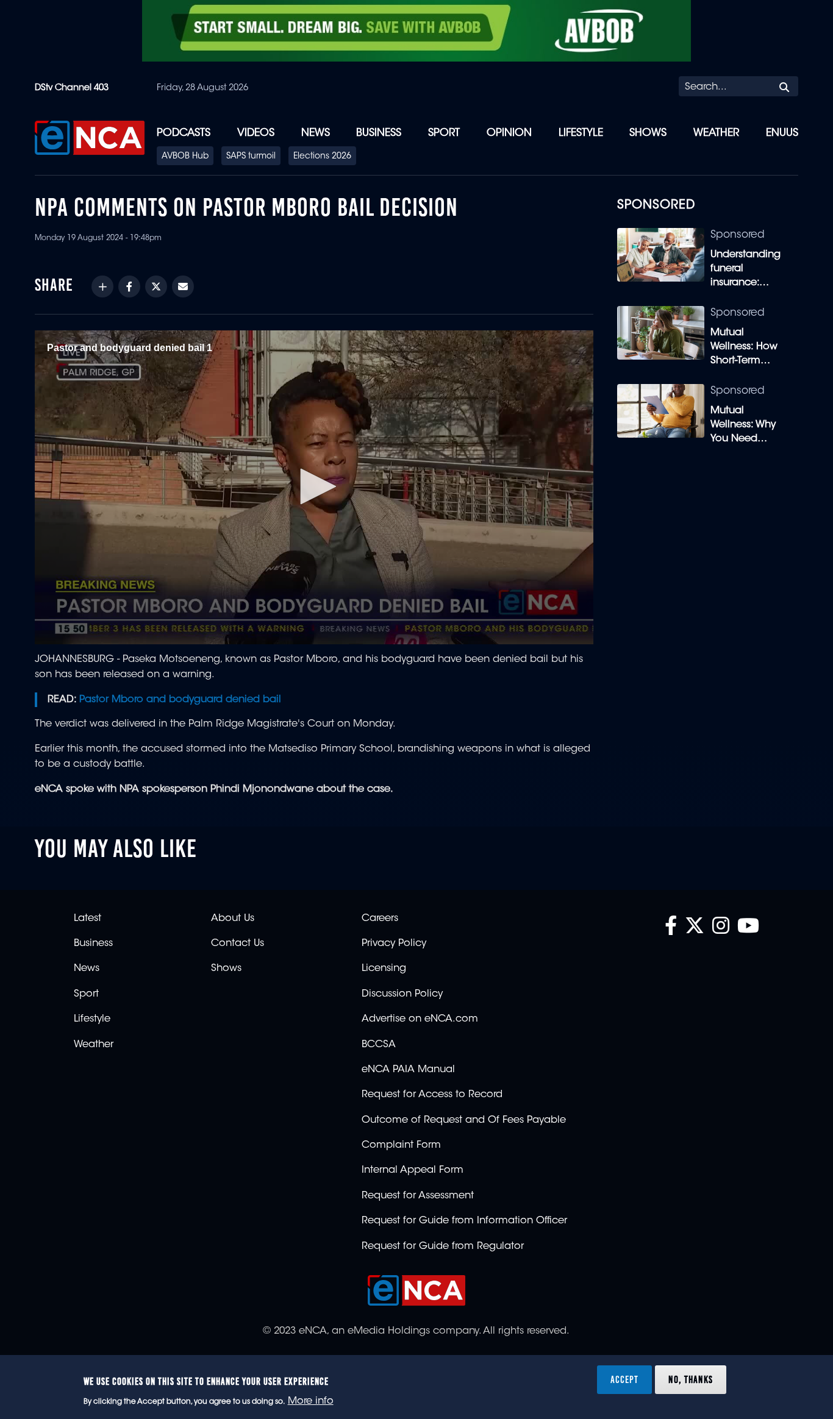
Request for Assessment (418, 1196)
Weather (716, 133)
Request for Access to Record (432, 1095)
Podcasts (183, 133)
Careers (380, 918)
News (315, 133)
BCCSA (379, 1045)
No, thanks (690, 1379)
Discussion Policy (402, 994)
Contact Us (237, 943)
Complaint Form (401, 1145)
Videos (255, 133)
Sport (444, 133)
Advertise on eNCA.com (420, 1019)
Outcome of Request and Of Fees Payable (464, 1120)
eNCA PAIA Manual (408, 1070)
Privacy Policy (394, 943)
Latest (87, 918)
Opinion (509, 133)
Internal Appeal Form (412, 1170)
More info (311, 1401)
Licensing (384, 968)
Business (378, 133)
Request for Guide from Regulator (443, 1246)
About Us (232, 918)
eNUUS (782, 133)
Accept (624, 1379)
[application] (314, 487)
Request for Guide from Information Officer (464, 1221)
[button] (314, 486)
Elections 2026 (322, 156)
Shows (648, 133)
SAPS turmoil (251, 156)
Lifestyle (581, 133)
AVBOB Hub (185, 156)
